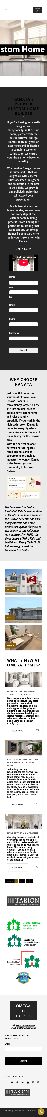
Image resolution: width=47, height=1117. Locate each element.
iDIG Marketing (31, 1111)
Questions (14, 333)
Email (12, 304)
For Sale (11, 589)
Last (11, 297)
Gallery (10, 645)
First (11, 287)
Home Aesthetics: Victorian (22, 833)
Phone (12, 319)
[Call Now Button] (41, 1111)
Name (12, 276)
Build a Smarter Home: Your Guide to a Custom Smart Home (22, 762)
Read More (23, 487)
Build (9, 617)
